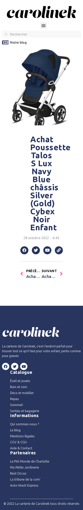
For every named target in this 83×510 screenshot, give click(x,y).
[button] (43, 25)
